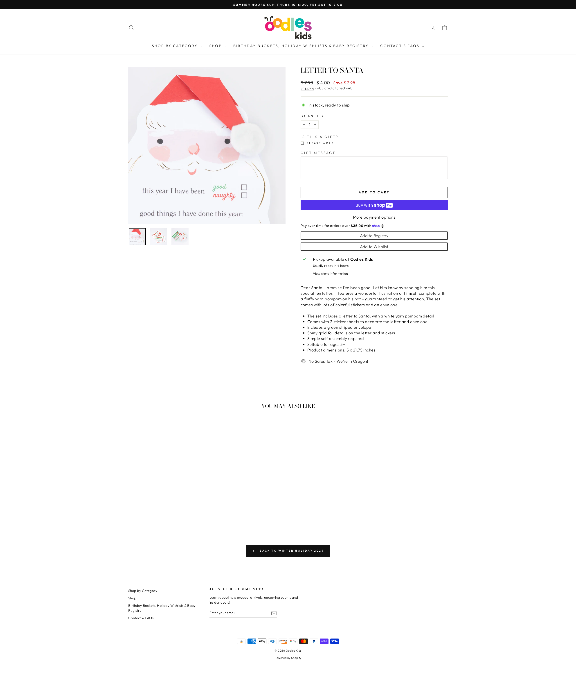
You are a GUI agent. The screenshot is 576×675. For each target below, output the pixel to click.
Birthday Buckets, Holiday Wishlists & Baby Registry (301, 45)
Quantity (313, 116)
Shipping (307, 88)
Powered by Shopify (287, 657)
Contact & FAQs (400, 45)
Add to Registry (374, 235)
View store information (330, 274)
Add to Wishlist (374, 246)
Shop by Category (175, 45)
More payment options (374, 217)
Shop (216, 45)
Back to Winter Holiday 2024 (291, 550)
